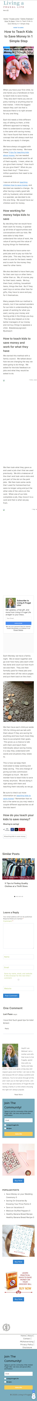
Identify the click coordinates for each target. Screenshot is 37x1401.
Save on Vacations (14, 1207)
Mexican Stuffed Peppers (17, 1211)
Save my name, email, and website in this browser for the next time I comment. (18, 975)
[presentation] (18, 869)
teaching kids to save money (14, 836)
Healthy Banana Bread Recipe (19, 1214)
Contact (26, 1338)
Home (23, 1336)
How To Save (18, 27)
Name (6, 957)
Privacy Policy (26, 1344)
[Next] (31, 876)
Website (7, 988)
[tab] (14, 896)
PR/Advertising (26, 1342)
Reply (7, 1028)
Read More (19, 1094)
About (30, 1336)
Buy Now (18, 1181)
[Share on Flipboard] (27, 829)
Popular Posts (10, 1190)
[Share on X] (16, 829)
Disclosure (27, 1347)
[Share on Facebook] (12, 829)
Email (6, 967)
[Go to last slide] (6, 876)
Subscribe (18, 1134)
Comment (8, 921)
